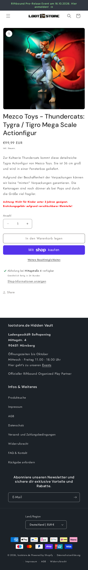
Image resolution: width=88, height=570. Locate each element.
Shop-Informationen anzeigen (27, 281)
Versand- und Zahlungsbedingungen (31, 434)
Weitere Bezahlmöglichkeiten (44, 260)
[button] (8, 15)
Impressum (15, 407)
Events (46, 365)
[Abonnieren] (75, 497)
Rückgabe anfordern (21, 462)
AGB (11, 416)
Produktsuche (17, 398)
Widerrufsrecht (18, 444)
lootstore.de (24, 555)
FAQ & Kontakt (17, 453)
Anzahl (7, 216)
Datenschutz (16, 425)
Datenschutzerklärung (68, 555)
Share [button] (11, 292)
